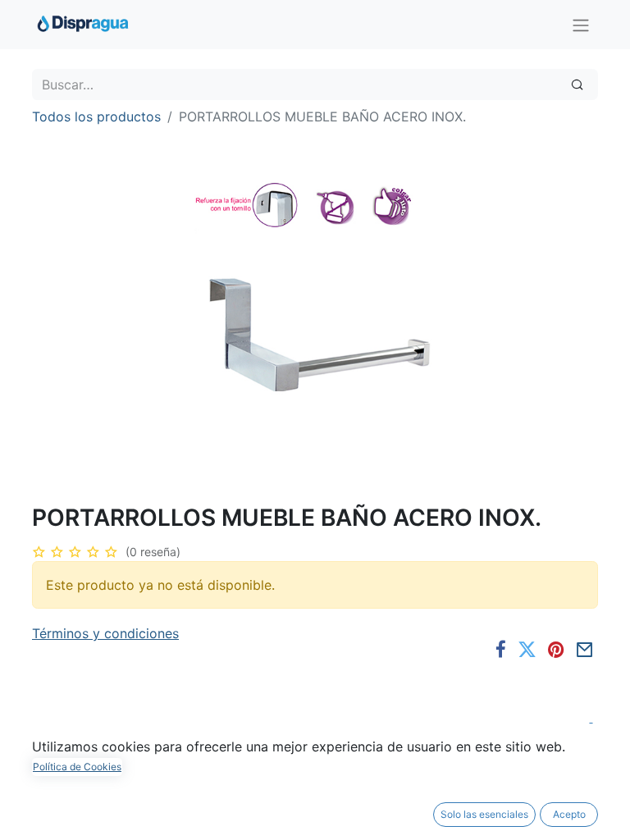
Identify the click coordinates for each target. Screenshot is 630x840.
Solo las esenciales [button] (484, 814)
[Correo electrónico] (585, 650)
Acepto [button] (569, 814)
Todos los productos (96, 116)
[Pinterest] (556, 650)
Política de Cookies (77, 766)
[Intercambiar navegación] (581, 25)
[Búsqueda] (577, 84)
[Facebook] (500, 650)
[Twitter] (527, 650)
